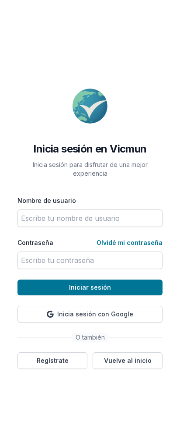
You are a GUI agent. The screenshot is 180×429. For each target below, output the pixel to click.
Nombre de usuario (46, 200)
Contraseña (35, 242)
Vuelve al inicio (128, 360)
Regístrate (53, 360)
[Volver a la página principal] (90, 106)
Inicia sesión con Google (95, 314)
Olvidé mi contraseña (130, 242)
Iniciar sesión (90, 287)
